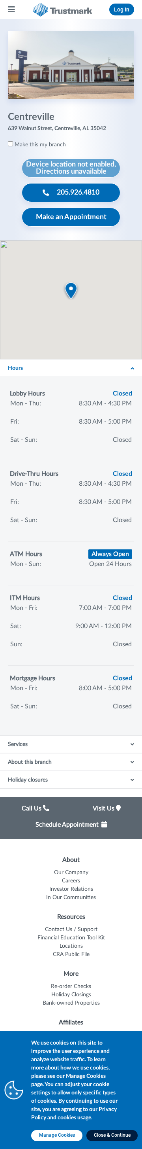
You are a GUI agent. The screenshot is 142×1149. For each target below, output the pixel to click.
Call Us (32, 808)
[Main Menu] (12, 9)
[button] (71, 290)
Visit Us (104, 808)
